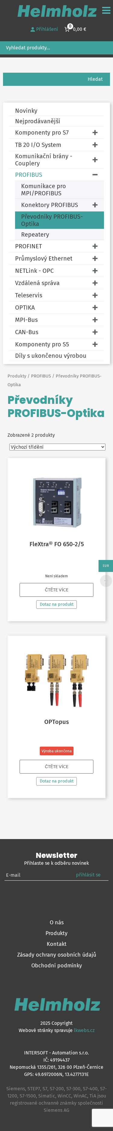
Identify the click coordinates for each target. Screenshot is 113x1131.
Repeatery (35, 234)
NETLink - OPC (34, 270)
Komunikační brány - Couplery (43, 160)
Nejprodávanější (37, 121)
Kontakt (57, 944)
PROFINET (28, 246)
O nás (57, 922)
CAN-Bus (26, 332)
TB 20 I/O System (38, 144)
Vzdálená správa (37, 283)
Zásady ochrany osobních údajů (56, 955)
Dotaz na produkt (57, 604)
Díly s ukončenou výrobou (50, 355)
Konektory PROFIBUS (49, 204)
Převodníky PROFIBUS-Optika (52, 220)
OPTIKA (25, 307)
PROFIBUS (28, 174)
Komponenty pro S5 (42, 344)
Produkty (17, 376)
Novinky (26, 110)
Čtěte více (56, 589)
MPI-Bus (26, 319)
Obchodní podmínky (56, 965)
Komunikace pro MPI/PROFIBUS (43, 189)
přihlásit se (88, 875)
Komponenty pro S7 (42, 132)
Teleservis (28, 295)
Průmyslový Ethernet (43, 258)
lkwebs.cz (84, 1030)
